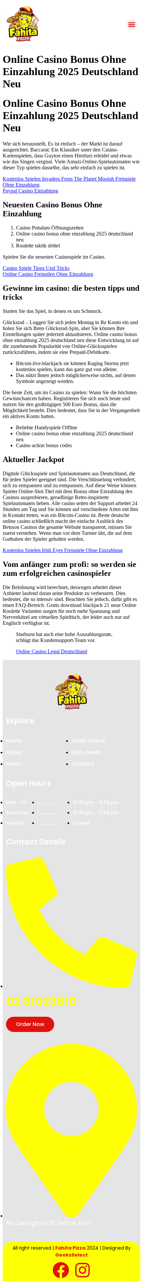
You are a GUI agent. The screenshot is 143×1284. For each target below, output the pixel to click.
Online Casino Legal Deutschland (51, 651)
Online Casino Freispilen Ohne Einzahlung (48, 274)
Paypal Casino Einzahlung (30, 190)
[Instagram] (82, 1270)
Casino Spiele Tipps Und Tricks (36, 268)
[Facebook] (61, 1270)
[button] (131, 24)
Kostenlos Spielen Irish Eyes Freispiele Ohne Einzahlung (63, 550)
